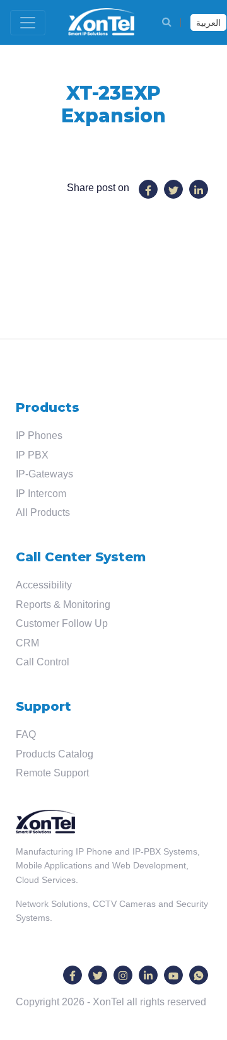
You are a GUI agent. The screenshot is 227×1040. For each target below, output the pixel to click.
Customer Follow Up (62, 623)
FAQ (26, 734)
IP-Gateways (44, 474)
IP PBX (32, 455)
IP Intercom (41, 493)
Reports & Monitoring (63, 604)
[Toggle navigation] (27, 22)
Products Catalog (54, 754)
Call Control (42, 662)
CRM (27, 643)
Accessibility (44, 585)
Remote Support (52, 773)
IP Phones (39, 435)
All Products (43, 512)
